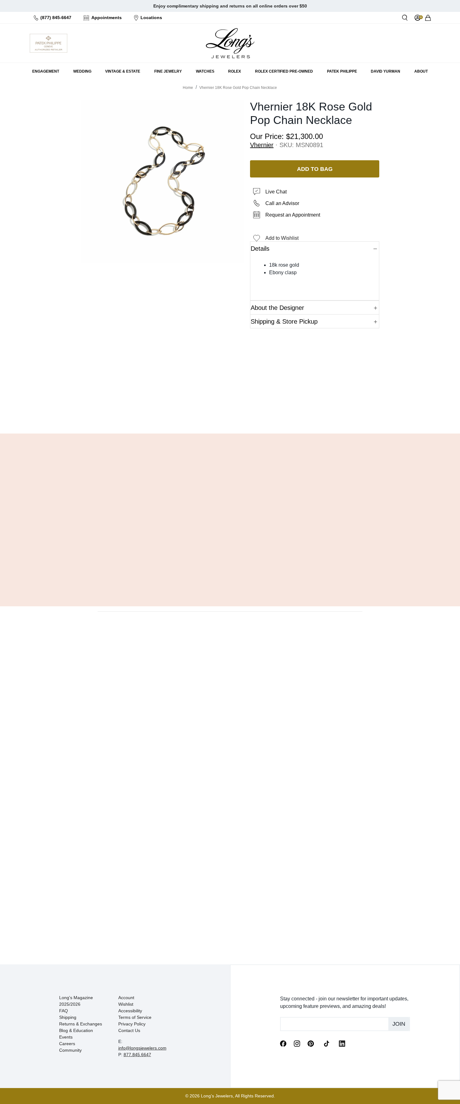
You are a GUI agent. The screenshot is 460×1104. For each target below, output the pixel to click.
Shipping (67, 1017)
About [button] (421, 71)
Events (66, 1037)
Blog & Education (76, 1030)
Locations (151, 17)
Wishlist (125, 1004)
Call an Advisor (282, 203)
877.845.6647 (137, 1054)
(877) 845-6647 (55, 17)
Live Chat (276, 191)
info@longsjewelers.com (142, 1047)
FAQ (63, 1010)
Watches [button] (205, 71)
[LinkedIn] (342, 1043)
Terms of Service (134, 1017)
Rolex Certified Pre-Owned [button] (284, 71)
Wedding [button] (82, 71)
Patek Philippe (342, 71)
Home (188, 87)
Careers (67, 1043)
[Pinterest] (311, 1043)
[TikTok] (326, 1042)
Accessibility (130, 1010)
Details (260, 248)
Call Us (185, 412)
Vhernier (261, 144)
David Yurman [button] (385, 71)
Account (126, 997)
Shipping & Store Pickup (284, 321)
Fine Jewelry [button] (168, 71)
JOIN (398, 1024)
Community (70, 1050)
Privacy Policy (132, 1023)
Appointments (106, 17)
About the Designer (277, 307)
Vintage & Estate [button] (122, 71)
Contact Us (129, 1030)
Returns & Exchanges (80, 1023)
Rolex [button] (234, 71)
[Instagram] (297, 1043)
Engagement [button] (45, 71)
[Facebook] (283, 1043)
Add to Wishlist (282, 238)
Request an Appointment (292, 215)
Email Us (229, 412)
